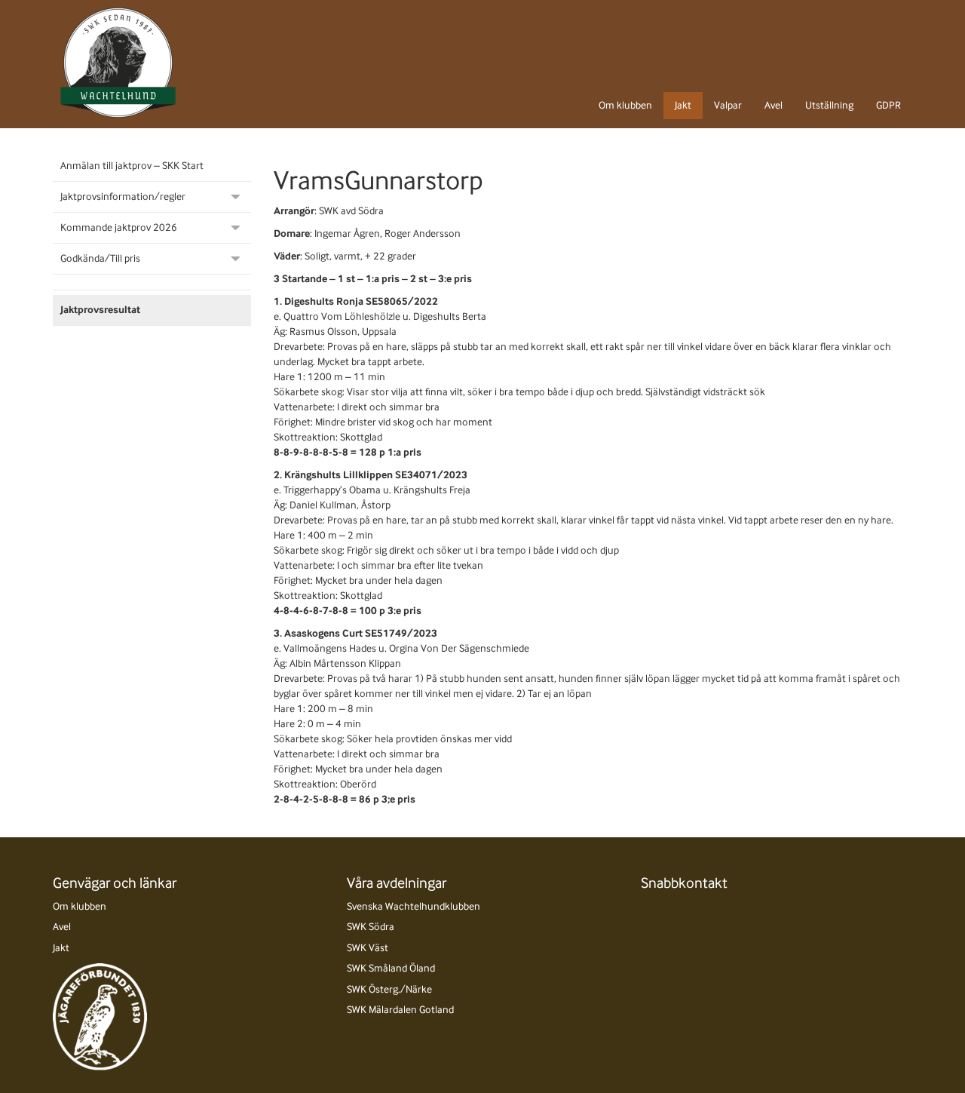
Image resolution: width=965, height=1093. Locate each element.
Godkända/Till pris (100, 258)
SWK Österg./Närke (389, 989)
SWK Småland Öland (391, 968)
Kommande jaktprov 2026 (118, 227)
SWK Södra (370, 926)
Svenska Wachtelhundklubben (413, 906)
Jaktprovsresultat (100, 309)
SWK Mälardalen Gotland (400, 1009)
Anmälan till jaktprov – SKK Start (132, 165)
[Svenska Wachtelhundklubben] (118, 63)
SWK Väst (367, 947)
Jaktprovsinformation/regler (122, 196)
